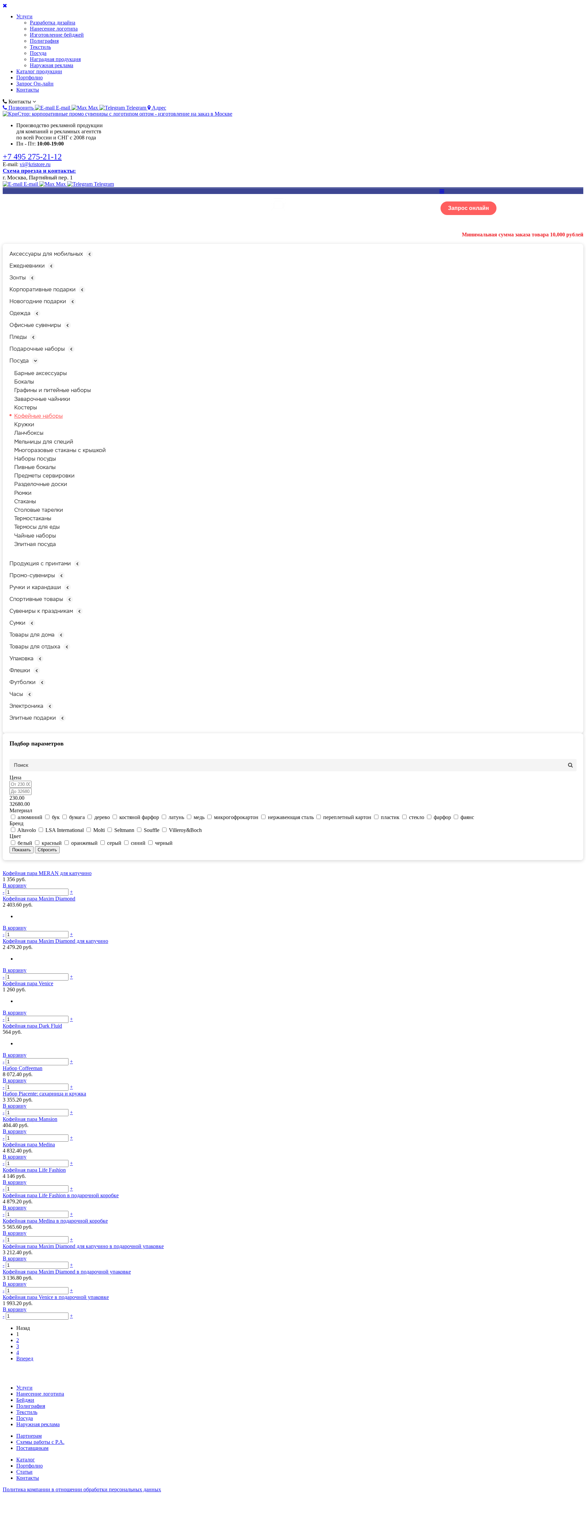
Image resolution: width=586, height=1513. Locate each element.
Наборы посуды (35, 458)
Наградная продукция (55, 59)
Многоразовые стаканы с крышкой (60, 450)
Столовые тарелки (38, 509)
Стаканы (25, 501)
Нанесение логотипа (54, 29)
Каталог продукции (39, 71)
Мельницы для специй (43, 441)
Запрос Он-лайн (35, 83)
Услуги (24, 16)
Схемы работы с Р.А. (40, 1442)
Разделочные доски (40, 484)
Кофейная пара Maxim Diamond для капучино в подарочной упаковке (83, 1246)
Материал (20, 810)
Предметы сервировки (44, 475)
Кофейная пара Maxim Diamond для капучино (55, 941)
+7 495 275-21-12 (32, 156)
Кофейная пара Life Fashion (34, 1170)
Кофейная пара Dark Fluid (32, 1026)
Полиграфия (44, 41)
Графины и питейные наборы (52, 390)
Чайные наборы (35, 535)
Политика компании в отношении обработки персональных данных (82, 1489)
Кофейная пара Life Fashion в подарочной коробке (61, 1195)
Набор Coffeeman (22, 1068)
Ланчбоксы (28, 433)
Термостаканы (32, 518)
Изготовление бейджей (57, 35)
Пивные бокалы (35, 467)
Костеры (25, 407)
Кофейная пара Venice (28, 983)
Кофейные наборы (38, 416)
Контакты (27, 90)
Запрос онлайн (468, 208)
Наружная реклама (51, 65)
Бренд (16, 823)
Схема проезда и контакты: (39, 171)
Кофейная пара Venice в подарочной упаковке (56, 1297)
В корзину (14, 885)
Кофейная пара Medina (29, 1144)
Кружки (24, 424)
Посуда (38, 53)
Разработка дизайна (52, 22)
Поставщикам (32, 1448)
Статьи (24, 1472)
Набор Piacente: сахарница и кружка (44, 1094)
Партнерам (29, 1436)
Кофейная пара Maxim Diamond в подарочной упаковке (67, 1272)
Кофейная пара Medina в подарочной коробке (55, 1221)
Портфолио (29, 77)
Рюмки (23, 493)
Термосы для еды (37, 526)
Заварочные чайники (42, 399)
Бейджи (25, 1400)
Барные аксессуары (40, 373)
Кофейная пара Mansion (30, 1119)
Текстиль (40, 47)
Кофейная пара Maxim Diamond (39, 898)
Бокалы (24, 381)
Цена (15, 777)
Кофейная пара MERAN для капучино (47, 873)
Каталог (25, 1459)
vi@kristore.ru (35, 164)
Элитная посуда (35, 544)
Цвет (15, 836)
